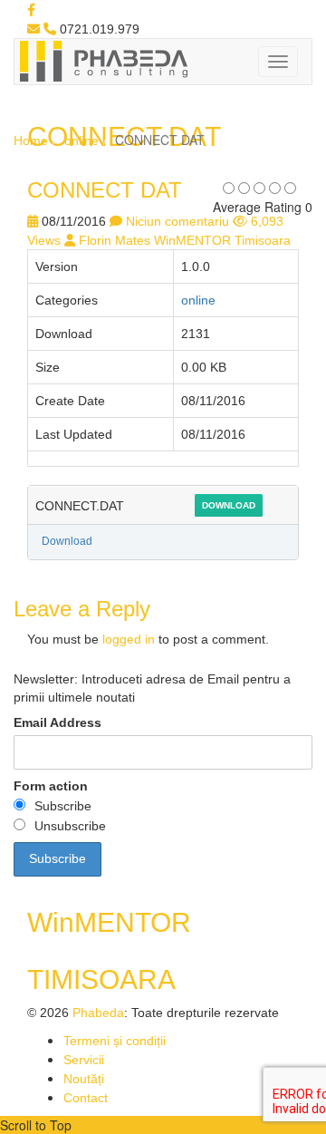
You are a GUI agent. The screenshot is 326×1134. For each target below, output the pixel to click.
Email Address (57, 722)
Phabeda (98, 1012)
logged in (128, 639)
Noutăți (83, 1078)
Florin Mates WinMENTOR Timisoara (185, 240)
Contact (85, 1097)
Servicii (83, 1059)
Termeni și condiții (114, 1040)
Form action (51, 786)
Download (228, 505)
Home (31, 140)
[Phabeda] (103, 60)
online (81, 140)
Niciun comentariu (177, 221)
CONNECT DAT (104, 190)
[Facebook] (31, 10)
